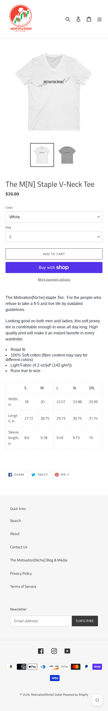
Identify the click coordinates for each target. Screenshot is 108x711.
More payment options (54, 279)
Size (8, 227)
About (15, 534)
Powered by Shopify (75, 694)
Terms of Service (23, 586)
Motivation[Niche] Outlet (46, 694)
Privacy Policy (21, 573)
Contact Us (18, 547)
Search (15, 520)
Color (9, 207)
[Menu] (99, 19)
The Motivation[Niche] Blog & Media (38, 560)
